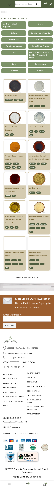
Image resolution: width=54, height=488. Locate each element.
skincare (32, 167)
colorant (8, 163)
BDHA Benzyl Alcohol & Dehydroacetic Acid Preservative (14, 219)
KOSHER (14, 260)
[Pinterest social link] (15, 367)
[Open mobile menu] (3, 4)
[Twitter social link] (8, 367)
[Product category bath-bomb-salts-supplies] (13, 25)
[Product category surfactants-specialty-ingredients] (40, 64)
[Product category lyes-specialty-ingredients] (13, 52)
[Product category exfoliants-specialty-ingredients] (40, 39)
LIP (38, 163)
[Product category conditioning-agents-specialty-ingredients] (40, 33)
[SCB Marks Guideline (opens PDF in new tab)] (10, 457)
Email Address (12, 314)
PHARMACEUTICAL (34, 264)
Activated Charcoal (12, 95)
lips (36, 131)
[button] (3, 4)
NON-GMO (16, 163)
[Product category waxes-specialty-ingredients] (40, 70)
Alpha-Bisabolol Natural (38, 127)
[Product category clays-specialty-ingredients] (40, 24)
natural (37, 106)
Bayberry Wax (34, 188)
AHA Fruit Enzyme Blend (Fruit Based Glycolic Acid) (38, 98)
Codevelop (35, 476)
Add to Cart (15, 90)
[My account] (50, 4)
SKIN (16, 99)
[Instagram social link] (12, 367)
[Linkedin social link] (19, 367)
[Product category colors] (13, 33)
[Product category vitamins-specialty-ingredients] (13, 70)
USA (31, 231)
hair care (32, 163)
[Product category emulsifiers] (13, 39)
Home (4, 12)
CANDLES (32, 192)
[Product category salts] (13, 64)
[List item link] (27, 348)
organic (8, 167)
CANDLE (7, 260)
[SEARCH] (37, 4)
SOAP (21, 99)
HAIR (31, 106)
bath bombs (9, 99)
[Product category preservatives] (40, 55)
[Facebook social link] (4, 367)
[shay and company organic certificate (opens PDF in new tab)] (14, 396)
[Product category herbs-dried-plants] (40, 46)
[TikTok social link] (23, 367)
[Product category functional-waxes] (13, 46)
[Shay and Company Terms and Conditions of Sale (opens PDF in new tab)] (14, 401)
